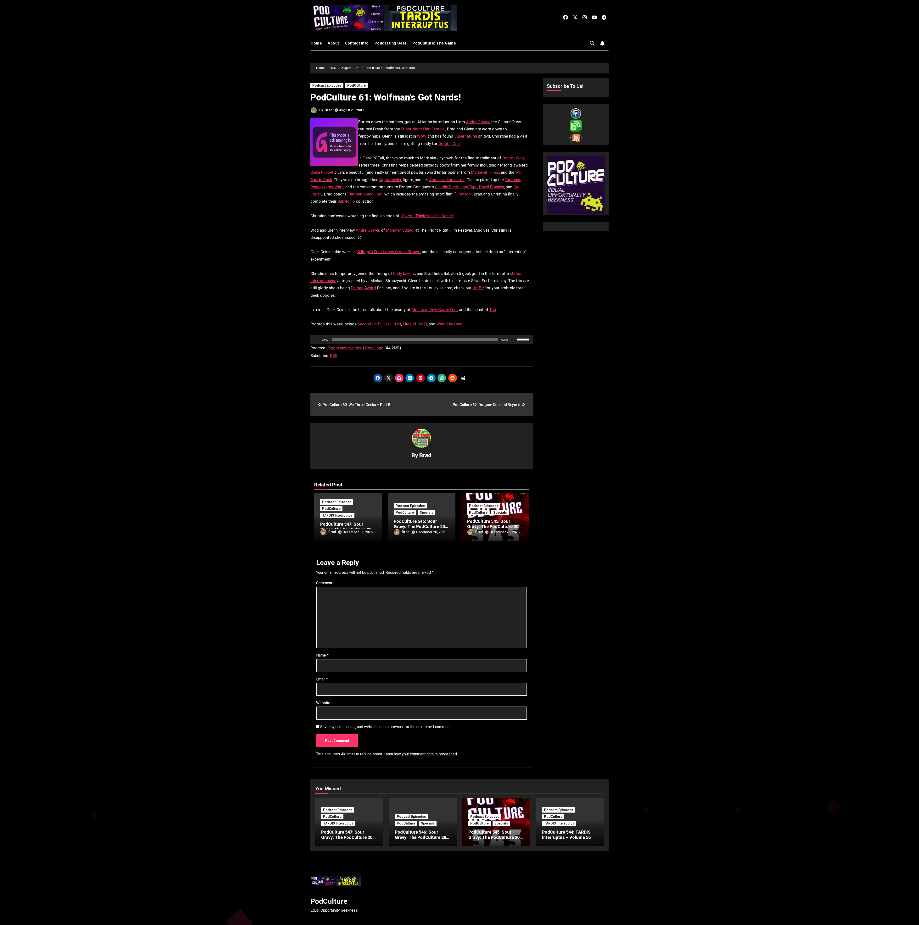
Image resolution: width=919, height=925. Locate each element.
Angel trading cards (447, 179)
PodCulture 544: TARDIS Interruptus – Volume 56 (566, 835)
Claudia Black (447, 186)
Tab (492, 309)
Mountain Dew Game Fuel (434, 309)
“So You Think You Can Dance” (427, 215)
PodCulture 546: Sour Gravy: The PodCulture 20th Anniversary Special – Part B (422, 840)
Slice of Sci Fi (415, 324)
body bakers (404, 273)
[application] (421, 339)
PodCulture (356, 85)
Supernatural (465, 136)
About (333, 43)
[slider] (523, 339)
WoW (421, 136)
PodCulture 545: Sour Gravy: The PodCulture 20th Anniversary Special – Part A (496, 840)
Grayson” (464, 194)
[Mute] (513, 339)
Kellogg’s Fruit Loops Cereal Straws (388, 251)
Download (374, 347)
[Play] (316, 339)
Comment (325, 583)
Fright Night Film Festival (423, 129)
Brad (328, 110)
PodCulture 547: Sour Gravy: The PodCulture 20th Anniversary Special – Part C (348, 840)
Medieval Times (485, 172)
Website (323, 703)
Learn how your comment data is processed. (421, 754)
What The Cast (449, 324)
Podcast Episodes (327, 85)
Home (316, 43)
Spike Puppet (321, 172)
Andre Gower (477, 121)
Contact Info (357, 43)
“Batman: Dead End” (365, 194)
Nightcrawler (390, 179)
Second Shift (369, 324)
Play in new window (344, 347)
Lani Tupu (468, 186)
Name (322, 655)
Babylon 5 (346, 201)
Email (322, 679)
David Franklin (491, 186)
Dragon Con (449, 143)
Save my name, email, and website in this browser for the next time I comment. (385, 726)
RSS (333, 355)
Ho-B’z (478, 287)
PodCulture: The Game (434, 43)
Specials (426, 512)
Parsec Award (363, 287)
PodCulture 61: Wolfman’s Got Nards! (385, 97)
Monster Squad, (400, 230)
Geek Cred (391, 324)
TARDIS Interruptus (337, 515)
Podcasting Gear (391, 43)
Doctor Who (513, 158)
